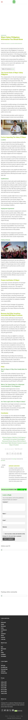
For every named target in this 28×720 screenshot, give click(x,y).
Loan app (3, 639)
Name (4, 513)
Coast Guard (4, 443)
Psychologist (21, 439)
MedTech (15, 437)
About (6, 716)
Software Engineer (7, 437)
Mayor (11, 445)
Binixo (2, 635)
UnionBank (3, 656)
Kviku (2, 628)
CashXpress (4, 629)
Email (4, 520)
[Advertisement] (14, 18)
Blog (22, 716)
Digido (2, 624)
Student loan (4, 673)
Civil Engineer (21, 437)
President (16, 445)
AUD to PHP (4, 684)
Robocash (3, 622)
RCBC (2, 652)
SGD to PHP (4, 685)
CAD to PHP (4, 682)
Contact (18, 716)
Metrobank (3, 648)
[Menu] (2, 2)
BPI (2, 650)
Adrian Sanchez (18, 43)
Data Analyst (6, 439)
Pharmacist (5, 441)
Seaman (19, 443)
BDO (2, 646)
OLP (2, 631)
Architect (23, 441)
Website (5, 527)
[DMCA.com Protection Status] (18, 710)
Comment (5, 502)
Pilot (18, 441)
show (13, 69)
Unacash (3, 637)
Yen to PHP (3, 687)
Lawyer (24, 443)
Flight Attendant (12, 443)
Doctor (11, 441)
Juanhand (3, 633)
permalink (3, 460)
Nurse (15, 441)
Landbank (3, 654)
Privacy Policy (12, 716)
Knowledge (3, 35)
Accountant (14, 439)
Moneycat (3, 626)
